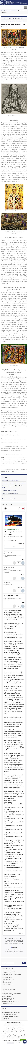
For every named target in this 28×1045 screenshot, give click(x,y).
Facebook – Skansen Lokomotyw (9, 490)
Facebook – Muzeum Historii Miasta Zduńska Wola (14, 483)
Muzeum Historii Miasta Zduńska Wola (11, 7)
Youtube (4, 496)
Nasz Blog (4, 477)
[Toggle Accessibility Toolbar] (25, 1042)
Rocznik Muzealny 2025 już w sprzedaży (13, 21)
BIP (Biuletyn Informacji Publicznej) (10, 480)
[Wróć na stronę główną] (14, 2)
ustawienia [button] (18, 1042)
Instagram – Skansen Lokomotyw (10, 493)
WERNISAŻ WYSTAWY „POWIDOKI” (15, 18)
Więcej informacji (15, 1040)
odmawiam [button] (10, 1042)
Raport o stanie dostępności (8, 498)
